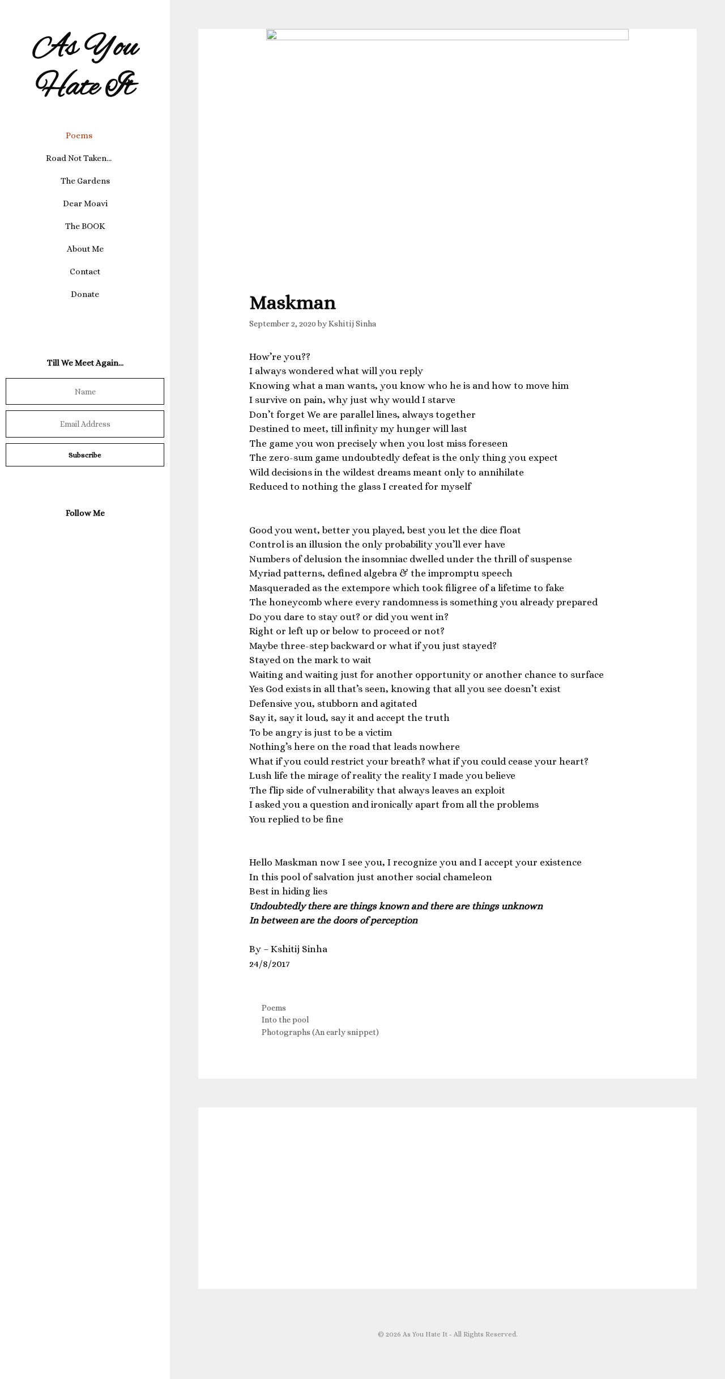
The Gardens (85, 181)
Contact (85, 271)
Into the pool (285, 1019)
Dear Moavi (85, 203)
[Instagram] (82, 539)
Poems (79, 135)
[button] (101, 135)
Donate (85, 294)
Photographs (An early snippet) (320, 1032)
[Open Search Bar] (85, 316)
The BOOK (85, 226)
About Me (85, 249)
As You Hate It (85, 67)
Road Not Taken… (79, 158)
